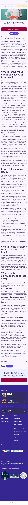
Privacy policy (5, 421)
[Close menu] (26, 2)
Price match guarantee (20, 431)
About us (16, 434)
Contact (16, 437)
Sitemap (16, 440)
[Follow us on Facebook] (2, 459)
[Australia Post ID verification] (7, 454)
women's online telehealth (12, 202)
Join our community (19, 428)
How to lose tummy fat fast (13, 261)
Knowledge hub (11, 6)
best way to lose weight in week (9, 325)
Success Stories (18, 421)
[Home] (4, 2)
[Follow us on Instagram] (6, 459)
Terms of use (4, 418)
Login (2, 447)
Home (3, 6)
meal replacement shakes (16, 55)
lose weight (10, 282)
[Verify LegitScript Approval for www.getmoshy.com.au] (5, 475)
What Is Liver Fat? (22, 6)
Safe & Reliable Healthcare (18, 425)
